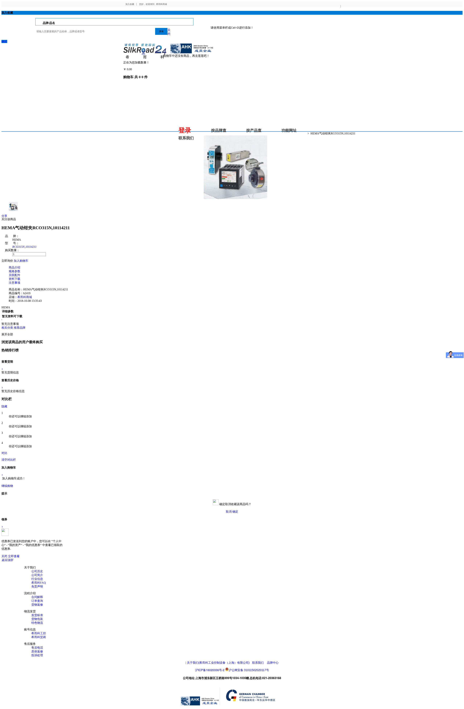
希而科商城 (161, 4)
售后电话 (37, 647)
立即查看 (14, 556)
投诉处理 (37, 655)
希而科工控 (38, 633)
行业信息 (37, 578)
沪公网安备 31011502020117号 (249, 670)
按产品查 (254, 130)
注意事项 (14, 282)
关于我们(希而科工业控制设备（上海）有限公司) (218, 662)
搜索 (161, 31)
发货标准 (37, 615)
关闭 (4, 556)
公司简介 (37, 575)
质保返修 (37, 651)
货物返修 (37, 604)
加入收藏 (129, 4)
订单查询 (37, 600)
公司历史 (37, 571)
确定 (4, 41)
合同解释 (37, 597)
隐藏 (4, 406)
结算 (135, 69)
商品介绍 (14, 267)
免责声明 (37, 586)
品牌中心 (273, 662)
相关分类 (7, 327)
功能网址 (289, 130)
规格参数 (14, 271)
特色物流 (37, 622)
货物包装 (37, 618)
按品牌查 (218, 130)
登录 (185, 130)
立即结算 (19, 485)
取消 (229, 511)
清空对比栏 (8, 459)
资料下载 (14, 278)
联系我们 (186, 138)
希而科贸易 (38, 637)
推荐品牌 (19, 327)
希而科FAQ (38, 582)
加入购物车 (21, 260)
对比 (4, 453)
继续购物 (7, 485)
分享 (4, 215)
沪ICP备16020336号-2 (209, 670)
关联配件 (14, 275)
